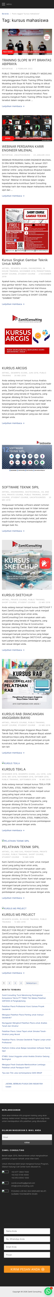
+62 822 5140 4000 (20, 1175)
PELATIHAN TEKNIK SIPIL (20, 847)
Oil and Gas (17, 852)
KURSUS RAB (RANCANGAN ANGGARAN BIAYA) (23, 716)
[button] (48, 1291)
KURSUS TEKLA (14, 769)
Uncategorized (22, 155)
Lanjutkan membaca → (13, 106)
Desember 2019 (9, 774)
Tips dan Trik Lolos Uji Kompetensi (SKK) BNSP (22, 1073)
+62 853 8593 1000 (20, 1178)
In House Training (29, 919)
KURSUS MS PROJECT (18, 915)
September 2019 (28, 779)
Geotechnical (32, 492)
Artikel (6, 268)
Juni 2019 (33, 373)
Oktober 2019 (41, 777)
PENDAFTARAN (44, 271)
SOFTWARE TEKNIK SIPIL (20, 487)
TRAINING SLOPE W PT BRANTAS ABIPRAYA (26, 62)
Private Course (15, 495)
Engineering (35, 268)
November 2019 (27, 271)
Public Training (33, 495)
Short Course (9, 274)
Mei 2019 (12, 777)
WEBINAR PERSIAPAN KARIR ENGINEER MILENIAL (23, 148)
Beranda (5, 14)
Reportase (7, 69)
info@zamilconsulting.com (22, 1186)
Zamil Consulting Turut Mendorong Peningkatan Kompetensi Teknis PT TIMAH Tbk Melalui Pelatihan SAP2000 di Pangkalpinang (24, 998)
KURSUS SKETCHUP (17, 595)
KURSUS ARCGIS (14, 368)
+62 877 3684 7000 (20, 1172)
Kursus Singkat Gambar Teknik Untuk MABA (25, 262)
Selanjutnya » (31, 983)
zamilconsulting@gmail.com (23, 1183)
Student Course (26, 274)
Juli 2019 (40, 774)
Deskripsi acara (19, 268)
